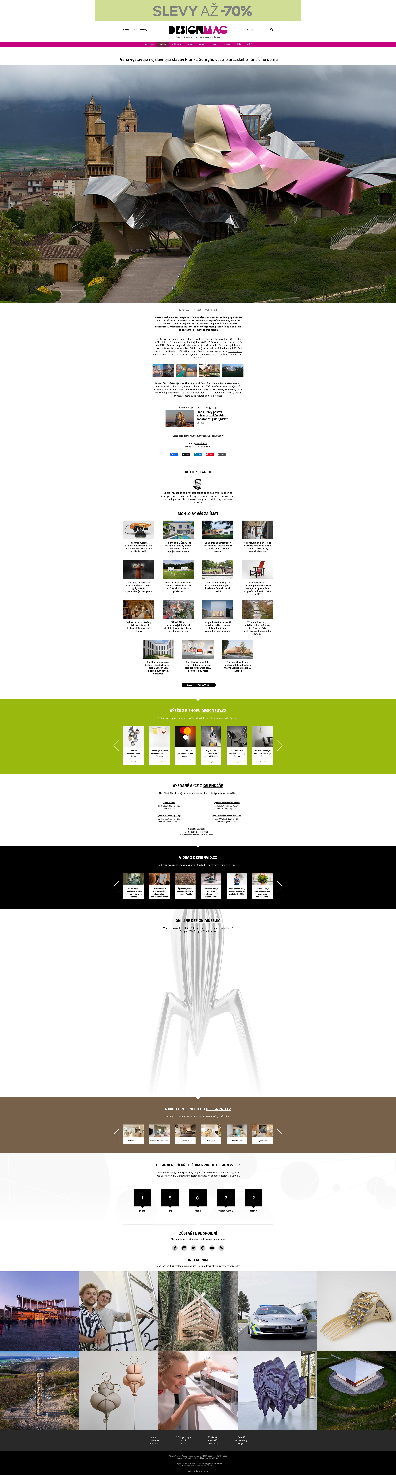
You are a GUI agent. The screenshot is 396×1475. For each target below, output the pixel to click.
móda (215, 44)
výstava (204, 436)
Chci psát (154, 1443)
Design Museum (205, 920)
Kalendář (212, 1440)
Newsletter (212, 1443)
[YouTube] (212, 1248)
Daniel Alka (201, 443)
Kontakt (155, 1437)
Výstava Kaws (169, 802)
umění (248, 44)
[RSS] (221, 1248)
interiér (191, 44)
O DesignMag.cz (183, 1437)
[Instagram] (184, 1248)
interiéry (143, 29)
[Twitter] (193, 1248)
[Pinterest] (203, 1248)
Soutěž (241, 1437)
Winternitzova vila (201, 446)
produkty (203, 44)
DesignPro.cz (218, 1109)
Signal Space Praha (196, 828)
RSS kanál (212, 1437)
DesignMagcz (204, 1266)
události (162, 44)
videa (134, 29)
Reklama (154, 1440)
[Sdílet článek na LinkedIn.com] (198, 454)
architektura (177, 44)
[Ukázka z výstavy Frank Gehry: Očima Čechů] (198, 184)
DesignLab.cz (203, 1471)
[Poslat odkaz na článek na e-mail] (222, 454)
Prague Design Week (220, 1165)
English (241, 1443)
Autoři (184, 1440)
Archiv (184, 1443)
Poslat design (241, 1440)
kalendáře (213, 785)
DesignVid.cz (205, 857)
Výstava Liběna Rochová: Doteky (226, 815)
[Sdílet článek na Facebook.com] (174, 454)
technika (226, 44)
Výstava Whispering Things (169, 815)
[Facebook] (175, 1248)
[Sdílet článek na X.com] (186, 454)
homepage (149, 44)
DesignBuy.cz (214, 710)
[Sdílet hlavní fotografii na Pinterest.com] (210, 454)
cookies (219, 1463)
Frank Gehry (217, 436)
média (238, 44)
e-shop (126, 29)
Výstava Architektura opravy (227, 802)
